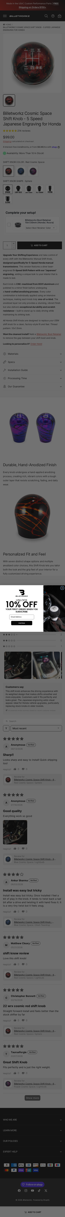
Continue (21, 623)
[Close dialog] (62, 588)
